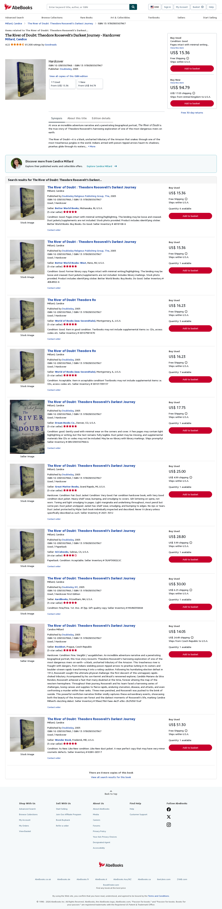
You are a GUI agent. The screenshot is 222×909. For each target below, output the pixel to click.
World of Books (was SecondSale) (75, 320)
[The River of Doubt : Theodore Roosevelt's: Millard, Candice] (27, 219)
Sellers (181, 17)
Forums (96, 825)
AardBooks (61, 599)
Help (211, 7)
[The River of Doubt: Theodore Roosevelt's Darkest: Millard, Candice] (27, 452)
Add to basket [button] (192, 68)
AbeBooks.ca (144, 879)
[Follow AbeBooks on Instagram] (169, 825)
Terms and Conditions (158, 896)
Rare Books (86, 17)
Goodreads (51, 44)
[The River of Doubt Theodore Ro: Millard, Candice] (27, 331)
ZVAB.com (182, 879)
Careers (96, 820)
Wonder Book (63, 739)
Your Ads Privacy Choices (105, 836)
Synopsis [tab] (56, 118)
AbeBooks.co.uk (43, 879)
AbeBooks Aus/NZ (122, 879)
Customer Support (138, 814)
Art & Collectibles (120, 17)
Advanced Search (14, 17)
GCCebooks (62, 551)
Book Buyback (63, 820)
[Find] (133, 7)
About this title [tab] (77, 118)
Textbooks (154, 17)
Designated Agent (101, 842)
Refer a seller (62, 825)
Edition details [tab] (101, 118)
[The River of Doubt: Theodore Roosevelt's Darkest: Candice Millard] (27, 657)
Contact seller (54, 230)
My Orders (24, 825)
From (60, 83)
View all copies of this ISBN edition (68, 76)
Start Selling (210, 17)
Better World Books (67, 208)
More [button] (92, 146)
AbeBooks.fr (83, 879)
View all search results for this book (111, 777)
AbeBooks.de (63, 879)
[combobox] (88, 7)
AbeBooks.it (101, 879)
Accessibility (99, 848)
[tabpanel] (107, 135)
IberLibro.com (163, 879)
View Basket (25, 831)
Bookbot (60, 646)
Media (96, 814)
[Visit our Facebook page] (169, 809)
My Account (182, 7)
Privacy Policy (99, 831)
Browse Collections (52, 17)
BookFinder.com (111, 886)
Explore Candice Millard (99, 166)
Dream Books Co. (65, 422)
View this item (177, 47)
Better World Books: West (70, 262)
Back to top (111, 793)
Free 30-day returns (192, 112)
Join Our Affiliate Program (68, 814)
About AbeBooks (101, 809)
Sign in (167, 7)
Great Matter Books (67, 486)
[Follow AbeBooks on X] (169, 817)
